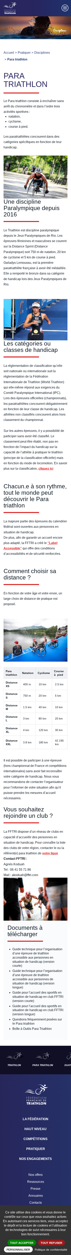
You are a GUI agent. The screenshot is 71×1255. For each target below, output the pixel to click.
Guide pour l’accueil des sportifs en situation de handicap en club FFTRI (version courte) (37, 997)
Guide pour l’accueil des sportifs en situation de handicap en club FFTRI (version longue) (37, 1010)
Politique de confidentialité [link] (51, 1249)
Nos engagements (35, 1159)
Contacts (35, 1202)
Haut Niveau (35, 1129)
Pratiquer (35, 1149)
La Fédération (35, 1119)
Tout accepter (21, 1242)
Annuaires (35, 1195)
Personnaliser (18, 1249)
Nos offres (35, 1174)
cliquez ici (45, 468)
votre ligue (50, 853)
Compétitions (35, 1139)
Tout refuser (51, 1242)
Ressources (35, 1181)
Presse (35, 1188)
